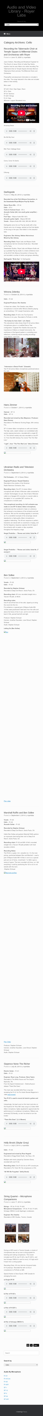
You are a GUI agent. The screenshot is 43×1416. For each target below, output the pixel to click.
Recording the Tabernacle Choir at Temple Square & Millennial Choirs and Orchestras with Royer (20, 51)
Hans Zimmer (10, 405)
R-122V (6, 1384)
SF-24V (6, 1399)
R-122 (6, 1382)
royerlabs (27, 57)
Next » (36, 1345)
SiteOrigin (20, 1412)
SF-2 (5, 1393)
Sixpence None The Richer (17, 1064)
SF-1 (5, 1387)
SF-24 (6, 1396)
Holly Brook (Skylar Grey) (16, 1142)
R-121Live (7, 1379)
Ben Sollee (9, 575)
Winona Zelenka (12, 292)
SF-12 (6, 1390)
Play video (7, 801)
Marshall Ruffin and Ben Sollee (19, 812)
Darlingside (9, 192)
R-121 (6, 1376)
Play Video (7, 1042)
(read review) (11, 1094)
